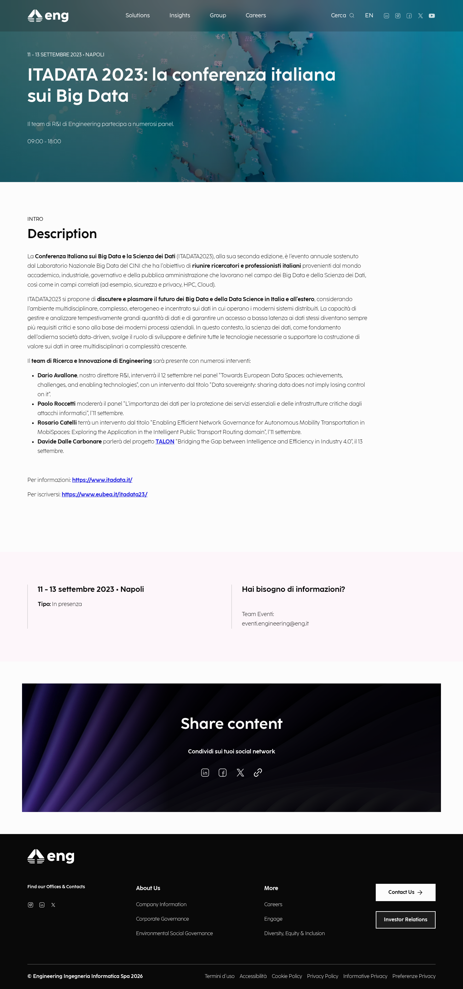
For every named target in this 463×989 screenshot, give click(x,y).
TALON (165, 441)
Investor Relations (405, 920)
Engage (273, 919)
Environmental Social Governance (174, 934)
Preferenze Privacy (414, 977)
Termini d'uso (220, 977)
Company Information (161, 905)
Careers (273, 905)
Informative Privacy (365, 977)
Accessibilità (253, 977)
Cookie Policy (287, 977)
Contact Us (401, 892)
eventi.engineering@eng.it (275, 623)
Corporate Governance (162, 919)
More (271, 888)
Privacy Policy (322, 977)
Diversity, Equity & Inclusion (294, 934)
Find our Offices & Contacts (56, 886)
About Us (148, 888)
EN (369, 15)
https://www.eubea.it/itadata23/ (104, 494)
